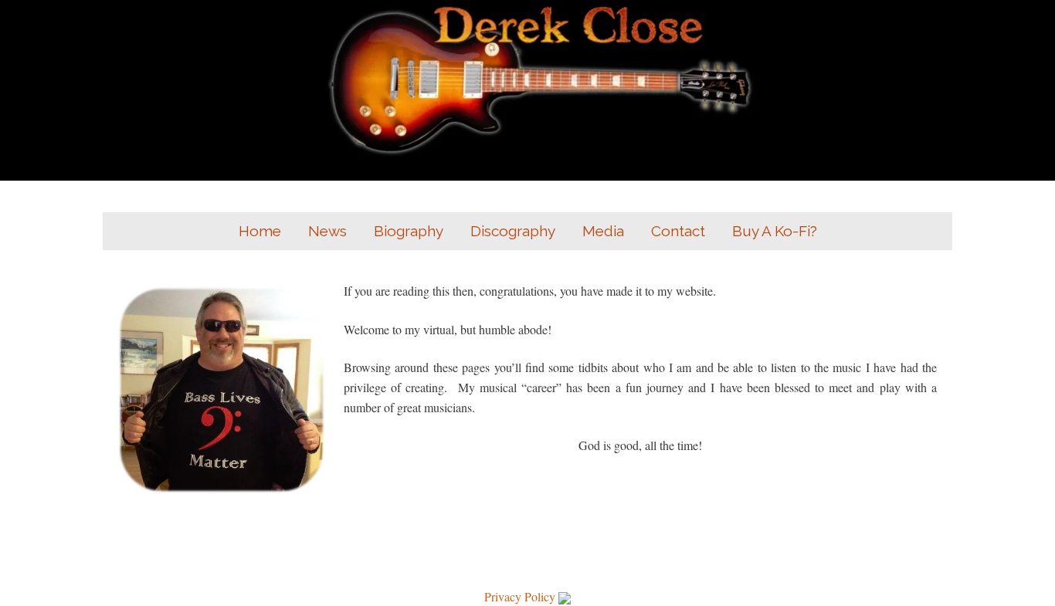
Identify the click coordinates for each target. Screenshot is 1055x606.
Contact (678, 230)
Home (260, 230)
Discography (512, 230)
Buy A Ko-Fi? (774, 230)
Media (603, 230)
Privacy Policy (519, 596)
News (327, 230)
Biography (408, 230)
